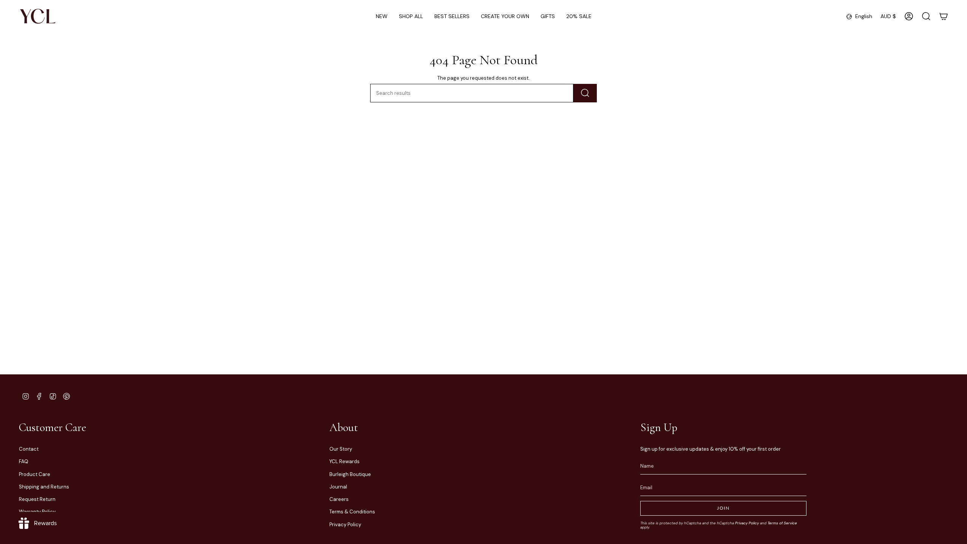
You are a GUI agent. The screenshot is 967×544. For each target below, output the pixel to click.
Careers (339, 499)
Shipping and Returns (44, 487)
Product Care (34, 474)
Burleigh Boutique (350, 474)
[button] (411, 16)
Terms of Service (782, 523)
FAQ (23, 461)
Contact (29, 449)
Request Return (37, 499)
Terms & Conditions (352, 511)
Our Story (340, 449)
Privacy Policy (345, 524)
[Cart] (943, 16)
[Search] (585, 93)
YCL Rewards (344, 461)
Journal (338, 487)
